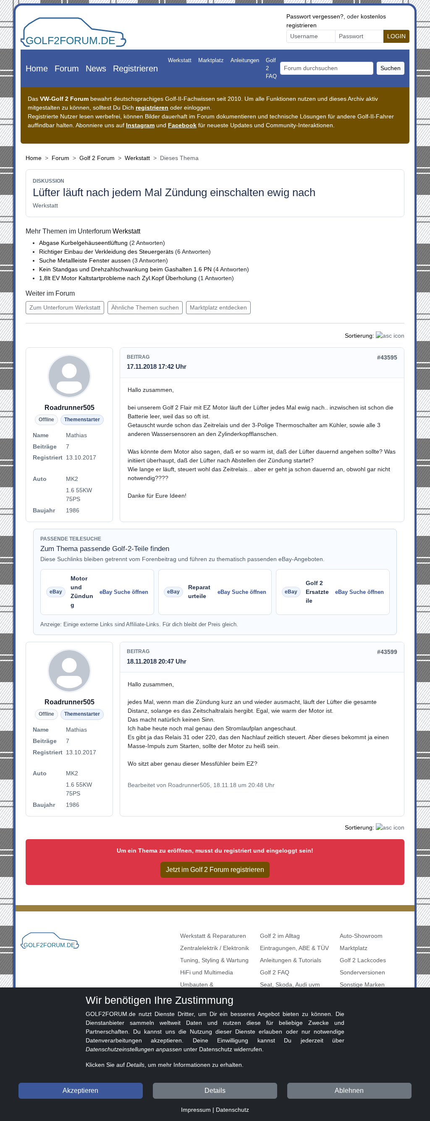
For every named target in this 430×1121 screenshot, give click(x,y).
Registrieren (135, 68)
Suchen (390, 68)
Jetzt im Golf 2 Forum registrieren (215, 869)
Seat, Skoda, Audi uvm (290, 984)
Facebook (182, 125)
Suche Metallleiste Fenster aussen (85, 260)
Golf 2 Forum (97, 158)
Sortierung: (359, 335)
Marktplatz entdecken (218, 307)
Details (215, 1090)
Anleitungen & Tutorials (290, 960)
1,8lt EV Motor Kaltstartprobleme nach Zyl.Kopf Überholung (118, 278)
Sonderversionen (362, 972)
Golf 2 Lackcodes (363, 960)
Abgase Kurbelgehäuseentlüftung (83, 242)
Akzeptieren (80, 1090)
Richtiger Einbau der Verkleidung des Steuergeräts (106, 251)
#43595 (387, 357)
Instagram (140, 125)
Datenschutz (232, 1109)
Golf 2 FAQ (271, 68)
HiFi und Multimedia (206, 972)
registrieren (152, 107)
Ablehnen (349, 1090)
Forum (67, 68)
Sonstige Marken (362, 984)
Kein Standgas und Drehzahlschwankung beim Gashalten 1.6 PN (125, 269)
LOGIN (396, 36)
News (96, 68)
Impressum (196, 1109)
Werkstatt (179, 60)
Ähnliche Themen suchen (145, 307)
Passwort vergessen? (314, 16)
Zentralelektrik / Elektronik (214, 948)
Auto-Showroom (361, 935)
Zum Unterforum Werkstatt (64, 307)
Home (37, 68)
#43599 (387, 651)
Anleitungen (245, 60)
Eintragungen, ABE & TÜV (294, 948)
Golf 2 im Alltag (280, 935)
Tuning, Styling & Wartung (214, 960)
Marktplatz (211, 60)
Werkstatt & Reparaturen (213, 935)
